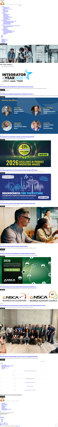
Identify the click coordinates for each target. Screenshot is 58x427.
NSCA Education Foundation (6, 366)
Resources (3, 12)
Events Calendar (5, 28)
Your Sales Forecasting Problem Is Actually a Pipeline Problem (14, 246)
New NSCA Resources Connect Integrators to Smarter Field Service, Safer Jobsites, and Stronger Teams (22, 305)
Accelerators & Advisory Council (7, 17)
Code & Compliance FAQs (7, 18)
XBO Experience (5, 27)
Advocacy (4, 13)
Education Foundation (5, 29)
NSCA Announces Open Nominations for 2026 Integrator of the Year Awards (16, 86)
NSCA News (6, 66)
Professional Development (6, 23)
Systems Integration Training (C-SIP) (8, 22)
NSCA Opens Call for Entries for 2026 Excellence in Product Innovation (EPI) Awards (19, 170)
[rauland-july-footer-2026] (29, 386)
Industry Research (5, 15)
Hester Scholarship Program (7, 30)
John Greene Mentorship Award (7, 31)
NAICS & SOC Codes (6, 19)
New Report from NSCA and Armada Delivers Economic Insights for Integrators (17, 253)
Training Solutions (4, 20)
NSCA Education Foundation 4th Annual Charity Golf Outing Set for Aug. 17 (17, 93)
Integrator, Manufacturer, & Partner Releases (8, 365)
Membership (3, 9)
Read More (2, 97)
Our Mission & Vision (6, 7)
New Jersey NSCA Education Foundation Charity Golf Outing (11, 25)
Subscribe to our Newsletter (4, 424)
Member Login (4, 39)
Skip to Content (2, 0)
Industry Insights (4, 41)
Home (2, 66)
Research (3, 368)
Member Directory (5, 11)
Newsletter (3, 42)
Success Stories (5, 33)
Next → (44, 361)
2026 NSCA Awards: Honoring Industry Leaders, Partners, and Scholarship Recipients (19, 356)
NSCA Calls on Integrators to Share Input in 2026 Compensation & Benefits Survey (18, 286)
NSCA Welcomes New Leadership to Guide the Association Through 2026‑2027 (17, 136)
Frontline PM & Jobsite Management (8, 21)
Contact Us (2, 396)
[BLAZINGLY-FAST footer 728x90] (29, 382)
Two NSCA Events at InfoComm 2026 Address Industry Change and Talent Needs (17, 203)
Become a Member (5, 10)
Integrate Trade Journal (6, 14)
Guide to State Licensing (6, 16)
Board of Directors (5, 8)
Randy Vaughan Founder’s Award (8, 32)
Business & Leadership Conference (8, 26)
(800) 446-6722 (2, 417)
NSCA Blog (3, 40)
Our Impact (3, 6)
